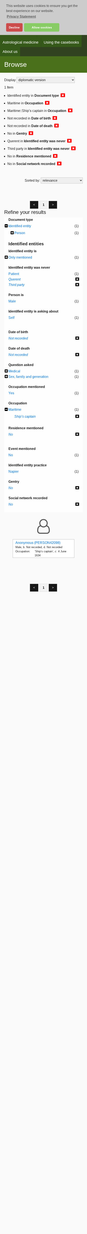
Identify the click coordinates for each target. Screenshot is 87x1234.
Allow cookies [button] (42, 27)
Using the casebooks (61, 42)
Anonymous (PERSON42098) (37, 543)
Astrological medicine (20, 42)
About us (10, 52)
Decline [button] (14, 27)
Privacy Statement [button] (21, 16)
